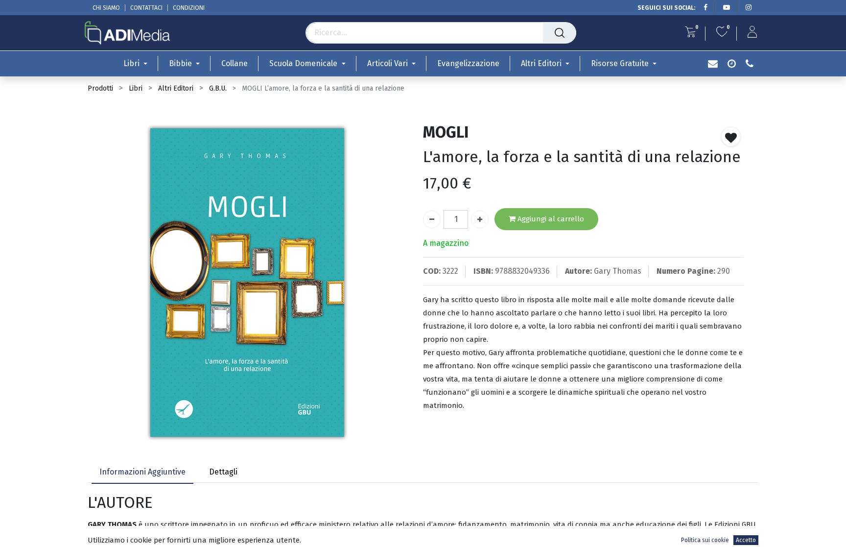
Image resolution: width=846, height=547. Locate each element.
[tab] (142, 473)
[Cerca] (559, 33)
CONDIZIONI (189, 7)
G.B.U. (218, 88)
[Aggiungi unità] (480, 219)
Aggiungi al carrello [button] (550, 218)
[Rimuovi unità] (432, 219)
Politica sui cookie (705, 540)
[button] (731, 136)
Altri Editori (175, 88)
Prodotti (100, 88)
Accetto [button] (746, 540)
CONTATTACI (146, 7)
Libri (135, 88)
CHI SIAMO (106, 7)
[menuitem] (234, 63)
